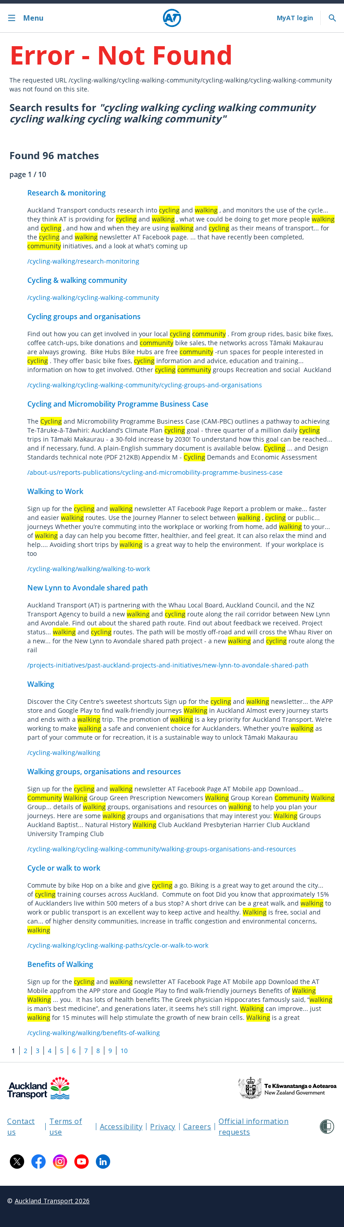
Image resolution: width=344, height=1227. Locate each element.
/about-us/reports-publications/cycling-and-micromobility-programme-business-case (155, 472)
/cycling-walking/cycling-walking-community (93, 297)
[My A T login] (295, 17)
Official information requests (253, 1126)
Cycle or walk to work (63, 868)
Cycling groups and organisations (84, 316)
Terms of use (65, 1126)
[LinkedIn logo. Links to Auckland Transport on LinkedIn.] (103, 1161)
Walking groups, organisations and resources (104, 771)
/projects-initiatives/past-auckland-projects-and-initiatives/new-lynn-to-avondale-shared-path (168, 665)
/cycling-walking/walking (63, 752)
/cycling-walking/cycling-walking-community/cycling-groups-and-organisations (144, 385)
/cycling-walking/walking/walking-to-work (88, 568)
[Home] (172, 18)
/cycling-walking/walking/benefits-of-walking (93, 1032)
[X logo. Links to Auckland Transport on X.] (17, 1161)
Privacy (163, 1127)
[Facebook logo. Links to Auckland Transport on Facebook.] (38, 1161)
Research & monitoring (66, 193)
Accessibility (121, 1127)
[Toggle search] (332, 18)
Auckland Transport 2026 (52, 1201)
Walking (40, 684)
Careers (197, 1127)
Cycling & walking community (77, 280)
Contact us (21, 1126)
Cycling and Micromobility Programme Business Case (117, 404)
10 (124, 1050)
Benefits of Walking (60, 964)
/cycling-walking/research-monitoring (83, 261)
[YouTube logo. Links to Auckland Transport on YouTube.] (81, 1161)
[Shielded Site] (327, 1126)
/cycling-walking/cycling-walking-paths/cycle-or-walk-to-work (117, 945)
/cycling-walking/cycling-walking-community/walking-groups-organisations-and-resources (161, 849)
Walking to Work (55, 491)
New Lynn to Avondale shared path (87, 588)
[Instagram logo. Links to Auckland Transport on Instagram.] (60, 1161)
